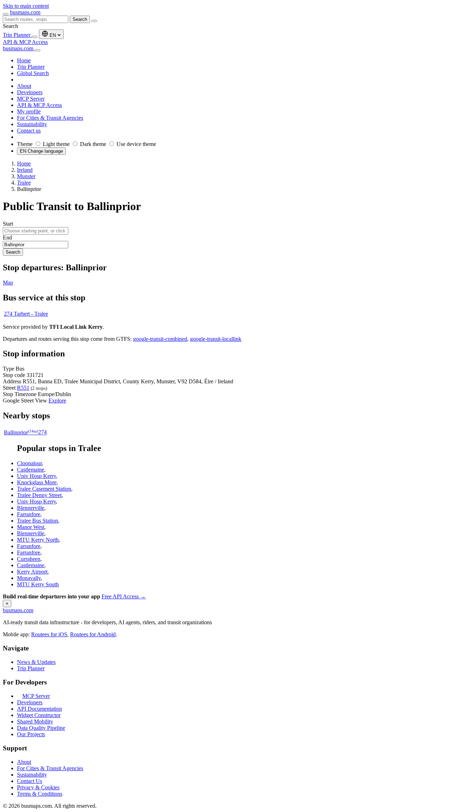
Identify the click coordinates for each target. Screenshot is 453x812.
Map (8, 283)
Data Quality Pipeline (41, 728)
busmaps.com (25, 12)
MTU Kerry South (38, 584)
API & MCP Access (25, 42)
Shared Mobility (35, 721)
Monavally (29, 578)
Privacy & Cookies (38, 787)
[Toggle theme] (35, 37)
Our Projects (31, 734)
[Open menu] (5, 14)
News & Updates (36, 662)
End (7, 238)
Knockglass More (37, 482)
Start (8, 224)
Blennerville (30, 508)
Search (80, 19)
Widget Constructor (39, 715)
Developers (29, 702)
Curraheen (28, 559)
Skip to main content (26, 6)
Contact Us (29, 781)
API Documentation (39, 709)
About (24, 762)
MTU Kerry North (38, 540)
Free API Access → (124, 596)
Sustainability (32, 775)
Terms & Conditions (39, 794)
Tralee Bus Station (37, 521)
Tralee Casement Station (44, 489)
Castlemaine (30, 470)
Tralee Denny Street (39, 495)
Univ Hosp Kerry (36, 476)
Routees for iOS (49, 634)
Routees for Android (93, 634)
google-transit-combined (160, 339)
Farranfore (28, 514)
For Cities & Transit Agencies (50, 768)
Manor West (30, 527)
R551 (23, 388)
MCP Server (36, 696)
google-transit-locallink (215, 339)
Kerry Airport (32, 572)
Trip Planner (17, 35)
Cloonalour (29, 463)
